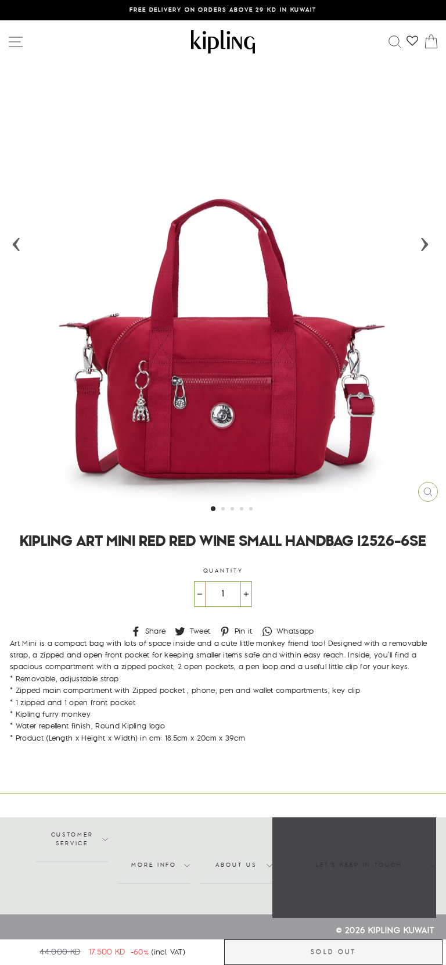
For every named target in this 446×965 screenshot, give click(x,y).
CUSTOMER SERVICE (72, 839)
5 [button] (252, 510)
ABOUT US (235, 865)
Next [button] (424, 240)
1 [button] (214, 509)
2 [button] (224, 510)
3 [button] (233, 510)
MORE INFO (154, 865)
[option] (223, 10)
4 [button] (243, 510)
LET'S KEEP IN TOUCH (359, 865)
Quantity (223, 571)
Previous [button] (16, 240)
